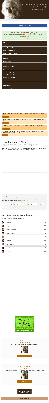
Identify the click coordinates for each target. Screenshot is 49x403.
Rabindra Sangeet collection (8, 66)
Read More (24, 356)
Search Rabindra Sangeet (7, 88)
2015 (8, 129)
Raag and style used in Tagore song (9, 53)
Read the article (24, 36)
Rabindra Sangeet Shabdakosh (8, 77)
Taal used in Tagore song (7, 55)
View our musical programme (8, 82)
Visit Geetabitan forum (6, 85)
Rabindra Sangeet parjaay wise (8, 50)
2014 (4, 129)
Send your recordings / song (8, 72)
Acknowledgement (6, 80)
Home (3, 42)
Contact (4, 45)
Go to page (5, 117)
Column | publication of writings (8, 74)
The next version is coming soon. (24, 38)
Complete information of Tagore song (10, 47)
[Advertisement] (24, 101)
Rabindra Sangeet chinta (7, 61)
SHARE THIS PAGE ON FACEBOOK (25, 25)
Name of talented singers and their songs (10, 64)
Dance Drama (5, 58)
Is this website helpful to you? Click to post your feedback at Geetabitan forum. (24, 391)
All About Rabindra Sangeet (34, 4)
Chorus (3, 69)
